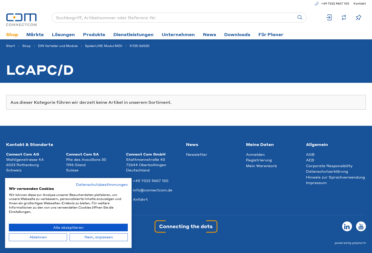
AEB (310, 160)
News (209, 34)
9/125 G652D (140, 46)
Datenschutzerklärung (327, 171)
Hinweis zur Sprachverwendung (335, 177)
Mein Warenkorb (261, 165)
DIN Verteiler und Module (58, 46)
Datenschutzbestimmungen (102, 184)
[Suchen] (300, 17)
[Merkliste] (358, 17)
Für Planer (270, 34)
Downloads (237, 34)
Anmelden (255, 154)
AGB (310, 154)
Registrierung (259, 160)
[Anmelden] (329, 17)
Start (10, 46)
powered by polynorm (350, 243)
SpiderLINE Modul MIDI (103, 46)
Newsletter (196, 154)
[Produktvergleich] (344, 17)
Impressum (316, 182)
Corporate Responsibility (329, 165)
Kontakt (360, 3)
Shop (12, 34)
